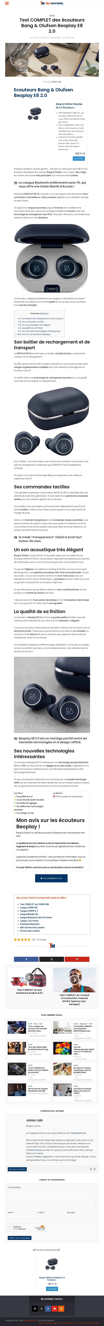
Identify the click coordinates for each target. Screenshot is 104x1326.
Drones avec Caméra (30, 930)
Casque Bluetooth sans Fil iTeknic (36, 917)
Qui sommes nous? (67, 1323)
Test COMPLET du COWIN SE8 (34, 904)
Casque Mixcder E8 (29, 914)
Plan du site (80, 1323)
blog (35, 1024)
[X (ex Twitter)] (41, 1309)
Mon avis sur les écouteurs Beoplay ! (33, 334)
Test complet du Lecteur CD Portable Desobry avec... (37, 1028)
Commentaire (14, 1187)
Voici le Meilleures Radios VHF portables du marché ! (38, 1070)
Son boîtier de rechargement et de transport (40, 318)
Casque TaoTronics (29, 920)
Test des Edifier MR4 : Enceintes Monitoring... (38, 1048)
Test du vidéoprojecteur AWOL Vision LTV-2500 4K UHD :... (84, 1050)
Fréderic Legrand (42, 1156)
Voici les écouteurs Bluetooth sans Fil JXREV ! (82, 1090)
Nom (11, 1212)
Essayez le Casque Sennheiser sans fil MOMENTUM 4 (82, 1070)
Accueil (41, 1323)
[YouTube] (55, 1309)
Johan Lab (70, 37)
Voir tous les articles (17, 1169)
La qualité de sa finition (30, 328)
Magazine (83, 1024)
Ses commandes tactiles (31, 321)
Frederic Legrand (39, 1036)
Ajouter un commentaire (51, 37)
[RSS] (61, 1309)
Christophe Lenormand (82, 1038)
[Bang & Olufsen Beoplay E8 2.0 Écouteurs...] (35, 114)
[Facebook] (48, 1309)
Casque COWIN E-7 (29, 910)
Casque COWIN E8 (28, 907)
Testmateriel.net (78, 1133)
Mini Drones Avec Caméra (32, 927)
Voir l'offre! (78, 158)
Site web (71, 1212)
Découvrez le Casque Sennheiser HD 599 (38, 1089)
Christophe (37, 1054)
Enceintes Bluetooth (29, 924)
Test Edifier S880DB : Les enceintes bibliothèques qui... (83, 1028)
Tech (41, 1024)
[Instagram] (35, 1309)
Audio (52, 15)
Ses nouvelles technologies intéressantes (39, 331)
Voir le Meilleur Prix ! (52, 878)
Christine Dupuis (34, 1150)
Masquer (44, 313)
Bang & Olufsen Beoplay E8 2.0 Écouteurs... (69, 105)
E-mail (41, 1212)
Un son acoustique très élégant (34, 325)
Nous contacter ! (92, 1323)
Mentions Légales (52, 1323)
